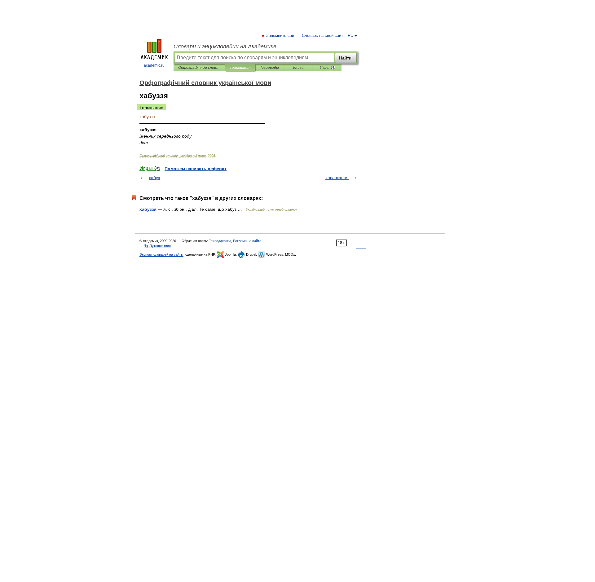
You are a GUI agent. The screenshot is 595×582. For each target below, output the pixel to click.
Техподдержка (220, 241)
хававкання (337, 177)
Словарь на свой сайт (322, 35)
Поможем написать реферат (196, 168)
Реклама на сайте (247, 241)
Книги (298, 67)
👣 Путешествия (157, 246)
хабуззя (147, 209)
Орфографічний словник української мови (199, 67)
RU (350, 35)
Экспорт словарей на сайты (161, 254)
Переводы (270, 67)
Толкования (240, 67)
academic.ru (154, 65)
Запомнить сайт (281, 35)
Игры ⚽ (327, 67)
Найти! (346, 57)
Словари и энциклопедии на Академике (225, 46)
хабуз (154, 177)
